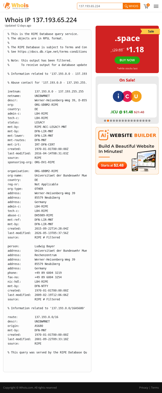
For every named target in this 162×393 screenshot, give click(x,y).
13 (140, 121)
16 (149, 121)
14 (143, 121)
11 (135, 121)
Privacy (143, 387)
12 (137, 121)
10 (132, 121)
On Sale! (127, 80)
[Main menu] (155, 6)
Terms (155, 387)
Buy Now (127, 60)
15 (146, 121)
